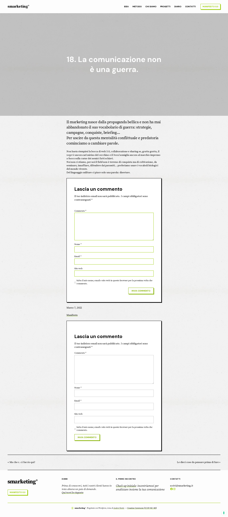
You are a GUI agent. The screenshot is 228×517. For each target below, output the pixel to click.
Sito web (78, 268)
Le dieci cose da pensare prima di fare (198, 462)
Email (77, 256)
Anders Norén (118, 508)
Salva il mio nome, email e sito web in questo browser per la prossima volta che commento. (114, 282)
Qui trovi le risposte (72, 492)
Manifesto (72, 315)
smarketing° (18, 6)
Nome (78, 244)
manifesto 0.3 (210, 6)
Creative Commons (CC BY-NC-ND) (142, 508)
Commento (80, 211)
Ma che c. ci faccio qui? (22, 462)
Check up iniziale (126, 486)
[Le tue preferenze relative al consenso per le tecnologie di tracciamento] (224, 513)
